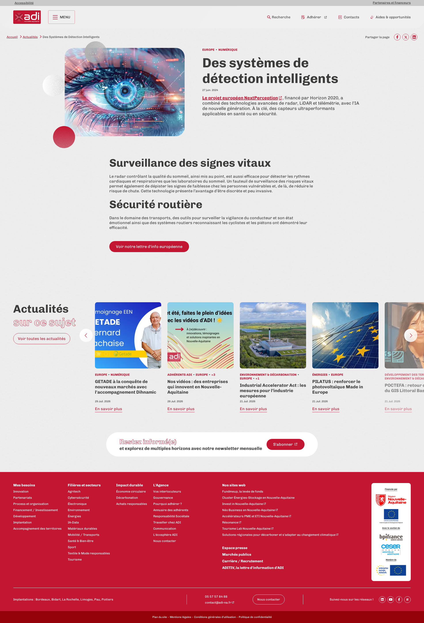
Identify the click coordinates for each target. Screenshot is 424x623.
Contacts (351, 17)
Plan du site (159, 617)
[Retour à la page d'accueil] (27, 17)
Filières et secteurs (84, 485)
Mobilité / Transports (83, 535)
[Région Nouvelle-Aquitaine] (391, 500)
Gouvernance (163, 498)
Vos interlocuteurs (167, 491)
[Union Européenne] (391, 516)
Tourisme (75, 559)
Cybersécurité (78, 498)
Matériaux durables (82, 528)
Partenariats (22, 498)
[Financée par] (391, 489)
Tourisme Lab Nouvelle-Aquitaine (246, 528)
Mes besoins (24, 485)
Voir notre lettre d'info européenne (149, 246)
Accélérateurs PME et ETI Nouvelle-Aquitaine (255, 516)
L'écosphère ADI (165, 535)
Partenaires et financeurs (392, 3)
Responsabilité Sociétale (171, 516)
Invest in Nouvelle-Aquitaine (242, 504)
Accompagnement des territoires (37, 528)
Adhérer (314, 17)
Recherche (281, 17)
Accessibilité (24, 3)
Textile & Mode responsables (89, 553)
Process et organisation (30, 504)
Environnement (79, 510)
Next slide (410, 335)
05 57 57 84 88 (216, 596)
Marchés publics (236, 554)
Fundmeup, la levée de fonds (242, 491)
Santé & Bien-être (80, 541)
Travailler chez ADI (167, 522)
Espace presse (234, 548)
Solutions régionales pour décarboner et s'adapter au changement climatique (278, 535)
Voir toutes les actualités (42, 338)
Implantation (22, 522)
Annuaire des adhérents (170, 510)
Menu (65, 17)
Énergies (74, 516)
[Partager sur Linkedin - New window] (414, 37)
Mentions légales (180, 617)
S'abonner (283, 444)
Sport (72, 547)
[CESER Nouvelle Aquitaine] (391, 550)
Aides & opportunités (393, 17)
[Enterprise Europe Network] (391, 571)
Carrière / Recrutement (242, 561)
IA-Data (73, 522)
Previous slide (86, 335)
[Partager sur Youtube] (390, 599)
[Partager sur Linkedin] (382, 599)
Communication (164, 528)
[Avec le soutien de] (391, 528)
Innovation (20, 491)
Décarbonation (127, 498)
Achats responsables (131, 504)
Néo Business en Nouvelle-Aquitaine (248, 510)
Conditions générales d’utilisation (215, 617)
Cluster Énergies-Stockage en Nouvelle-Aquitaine (258, 498)
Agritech (74, 491)
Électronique (77, 504)
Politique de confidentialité (255, 617)
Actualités (30, 37)
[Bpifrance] (391, 537)
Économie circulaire (131, 491)
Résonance (230, 522)
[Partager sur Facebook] (399, 599)
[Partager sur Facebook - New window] (397, 37)
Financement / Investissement (35, 510)
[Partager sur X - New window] (405, 37)
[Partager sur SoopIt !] (407, 599)
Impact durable (129, 485)
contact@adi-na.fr (218, 602)
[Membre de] (391, 560)
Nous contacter (164, 541)
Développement (24, 516)
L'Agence (160, 485)
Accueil (12, 37)
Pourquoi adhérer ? (167, 504)
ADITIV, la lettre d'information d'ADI (253, 568)
